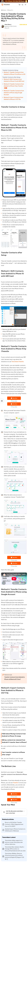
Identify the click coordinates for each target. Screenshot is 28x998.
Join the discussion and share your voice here (14, 812)
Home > (5, 10)
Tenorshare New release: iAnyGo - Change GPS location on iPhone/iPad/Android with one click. (15, 849)
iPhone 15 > (10, 10)
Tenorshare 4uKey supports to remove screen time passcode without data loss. (14, 842)
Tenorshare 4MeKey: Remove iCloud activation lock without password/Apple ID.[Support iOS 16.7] (14, 856)
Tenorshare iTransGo (18, 361)
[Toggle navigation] (25, 4)
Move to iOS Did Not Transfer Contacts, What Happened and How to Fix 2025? (14, 824)
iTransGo (15, 782)
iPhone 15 (7, 28)
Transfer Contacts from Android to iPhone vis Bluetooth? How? (14, 678)
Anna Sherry (8, 24)
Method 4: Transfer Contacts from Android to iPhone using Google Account (14, 92)
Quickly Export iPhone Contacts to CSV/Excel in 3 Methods (15, 830)
